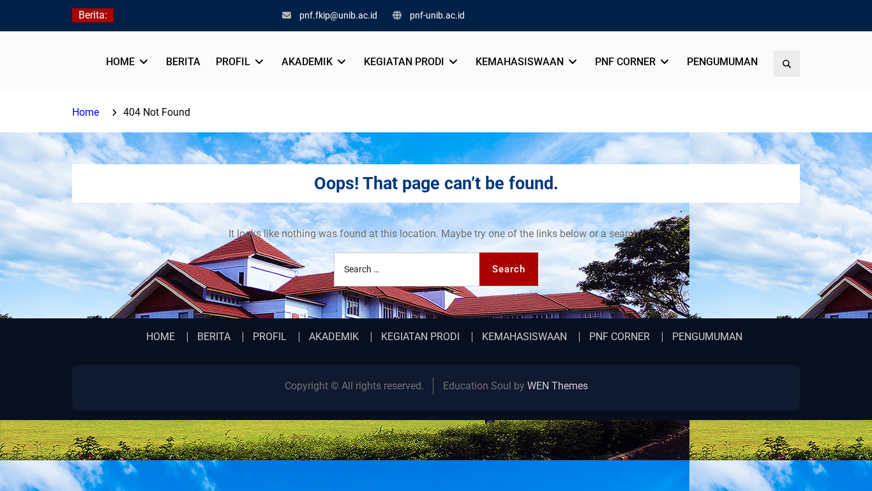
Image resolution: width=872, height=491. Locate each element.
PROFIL (233, 62)
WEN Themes (557, 386)
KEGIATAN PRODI (404, 62)
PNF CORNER (625, 62)
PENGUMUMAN (722, 62)
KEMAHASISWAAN (520, 62)
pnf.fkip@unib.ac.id (338, 15)
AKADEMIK (307, 62)
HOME (120, 62)
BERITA (183, 62)
